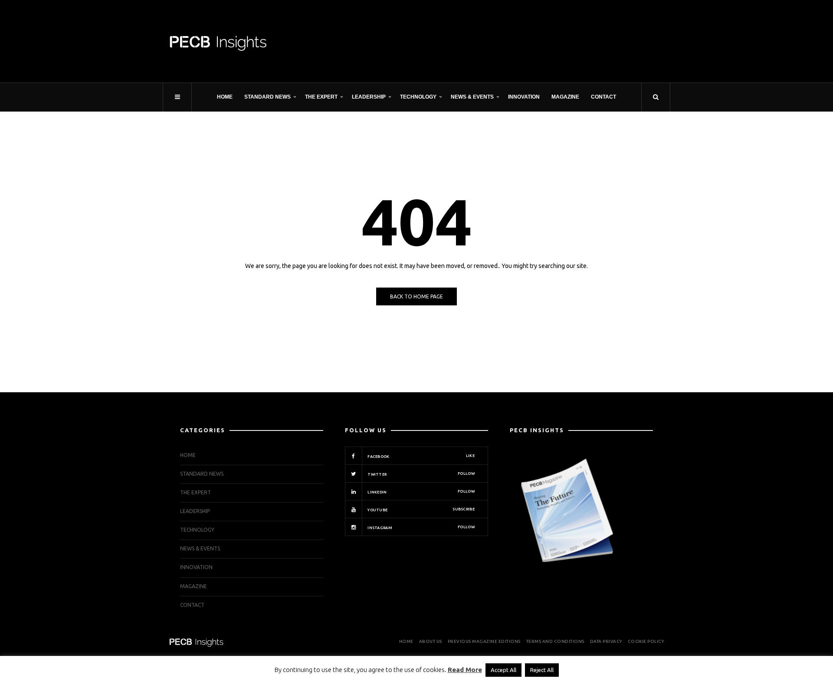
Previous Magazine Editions (484, 641)
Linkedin (421, 491)
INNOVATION (524, 97)
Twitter (421, 474)
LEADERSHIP (369, 97)
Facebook (421, 456)
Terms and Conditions (555, 641)
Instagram (421, 527)
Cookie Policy (646, 641)
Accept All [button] (503, 670)
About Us (430, 641)
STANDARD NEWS (267, 97)
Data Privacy (606, 641)
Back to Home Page (416, 296)
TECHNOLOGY (418, 97)
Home (225, 97)
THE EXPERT (321, 97)
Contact (603, 97)
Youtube (421, 509)
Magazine (565, 97)
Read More (465, 669)
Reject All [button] (542, 670)
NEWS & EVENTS (472, 97)
